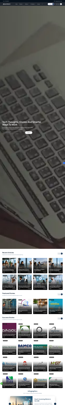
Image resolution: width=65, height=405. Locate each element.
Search (28, 132)
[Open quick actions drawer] (64, 163)
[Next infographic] (55, 404)
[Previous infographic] (10, 404)
